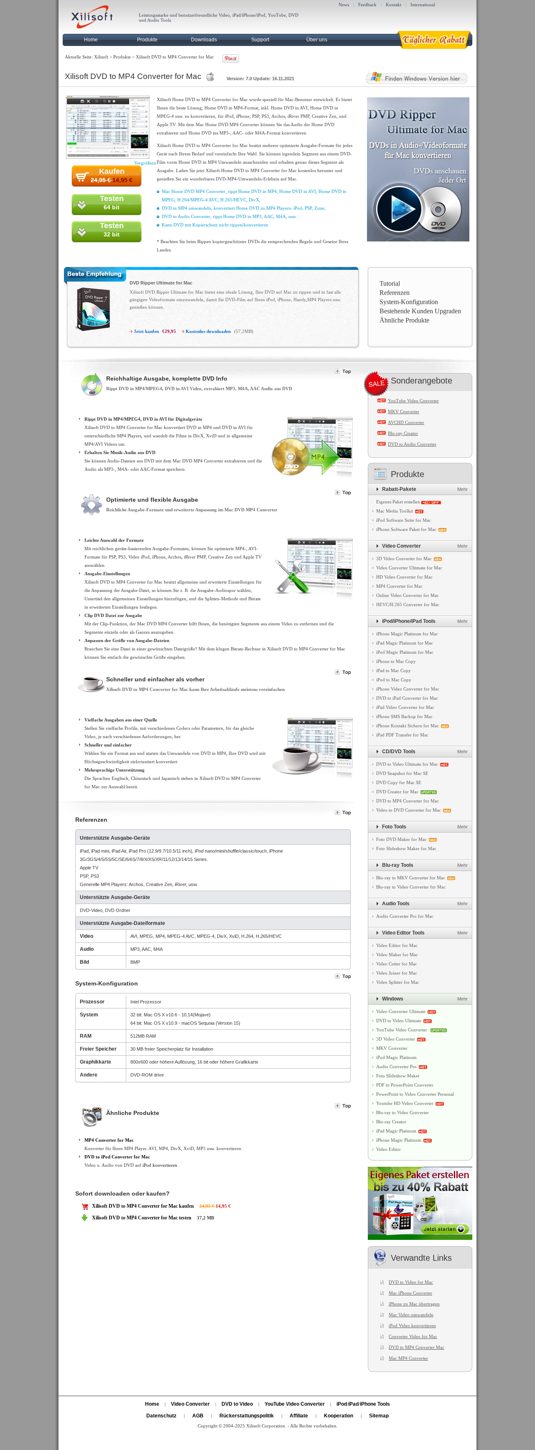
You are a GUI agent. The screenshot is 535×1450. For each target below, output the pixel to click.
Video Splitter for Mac (397, 982)
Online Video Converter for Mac (407, 595)
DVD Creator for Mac (397, 791)
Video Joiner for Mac (396, 972)
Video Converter (401, 546)
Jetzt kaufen (146, 331)
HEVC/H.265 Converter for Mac (407, 604)
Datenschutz (161, 1416)
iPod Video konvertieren (412, 1325)
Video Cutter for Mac (396, 963)
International (422, 4)
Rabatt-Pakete (399, 489)
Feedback (367, 4)
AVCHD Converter (406, 422)
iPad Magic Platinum (396, 1130)
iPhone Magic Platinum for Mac (407, 633)
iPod (341, 1404)
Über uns (316, 40)
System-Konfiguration (409, 301)
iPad (353, 1404)
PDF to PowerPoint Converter (404, 1084)
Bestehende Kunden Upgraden (420, 311)
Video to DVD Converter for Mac (408, 810)
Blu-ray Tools (397, 865)
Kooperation (338, 1416)
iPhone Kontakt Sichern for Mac (407, 725)
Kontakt (393, 4)
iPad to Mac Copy (393, 670)
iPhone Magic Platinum (398, 1140)
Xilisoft (101, 56)
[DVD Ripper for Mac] (89, 334)
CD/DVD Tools (398, 751)
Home (91, 40)
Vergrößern (145, 162)
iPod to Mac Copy (393, 679)
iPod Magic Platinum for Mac (404, 652)
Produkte (147, 40)
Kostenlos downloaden (208, 331)
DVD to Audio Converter (412, 444)
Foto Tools (394, 827)
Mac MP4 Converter (408, 1358)
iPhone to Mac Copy (396, 661)
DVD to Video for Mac (411, 1282)
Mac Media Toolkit (394, 510)
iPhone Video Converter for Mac (407, 688)
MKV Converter (403, 411)
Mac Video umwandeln (411, 1314)
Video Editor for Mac (397, 945)
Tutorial (390, 283)
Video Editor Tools (403, 933)
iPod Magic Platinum (396, 1057)
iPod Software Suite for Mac (403, 520)
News (344, 4)
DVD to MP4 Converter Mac (416, 1347)
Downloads (204, 40)
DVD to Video (237, 1404)
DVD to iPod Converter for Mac (117, 1156)
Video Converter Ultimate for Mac (409, 567)
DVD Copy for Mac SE (398, 782)
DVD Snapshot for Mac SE (402, 773)
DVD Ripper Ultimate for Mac (161, 282)
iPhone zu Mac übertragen (414, 1303)
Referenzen (395, 292)
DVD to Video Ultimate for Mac (407, 764)
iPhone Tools (375, 1404)
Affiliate (299, 1416)
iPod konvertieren (160, 1165)
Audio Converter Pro (396, 1066)
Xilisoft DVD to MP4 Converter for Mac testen (141, 1218)
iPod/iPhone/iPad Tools (409, 621)
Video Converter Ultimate (400, 1011)
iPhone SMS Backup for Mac (404, 716)
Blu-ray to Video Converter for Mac (411, 886)
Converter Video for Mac (413, 1336)
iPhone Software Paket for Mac (406, 529)
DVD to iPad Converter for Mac (407, 698)
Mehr (462, 489)
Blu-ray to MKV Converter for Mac (410, 877)
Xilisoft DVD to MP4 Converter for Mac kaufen (143, 1206)
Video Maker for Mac (397, 954)
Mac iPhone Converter (410, 1292)
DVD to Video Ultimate (398, 1020)
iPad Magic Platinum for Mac (404, 642)
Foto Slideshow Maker (398, 1075)
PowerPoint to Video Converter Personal (415, 1094)
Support (260, 40)
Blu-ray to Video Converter (402, 1112)
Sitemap (379, 1416)
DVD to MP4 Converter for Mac (407, 800)
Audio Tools (396, 904)
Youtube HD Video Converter (404, 1103)
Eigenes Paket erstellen (398, 501)
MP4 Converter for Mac (109, 1140)
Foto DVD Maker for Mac (401, 839)
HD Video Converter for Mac (404, 576)
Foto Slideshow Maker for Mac (406, 848)
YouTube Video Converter (413, 400)
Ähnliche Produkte (404, 320)
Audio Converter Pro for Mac (404, 916)
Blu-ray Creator (403, 433)
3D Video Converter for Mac (404, 558)
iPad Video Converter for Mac (405, 707)
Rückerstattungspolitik (246, 1416)
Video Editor (388, 1149)
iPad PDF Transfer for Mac (402, 734)
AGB (198, 1416)
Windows (392, 999)
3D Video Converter (395, 1038)
